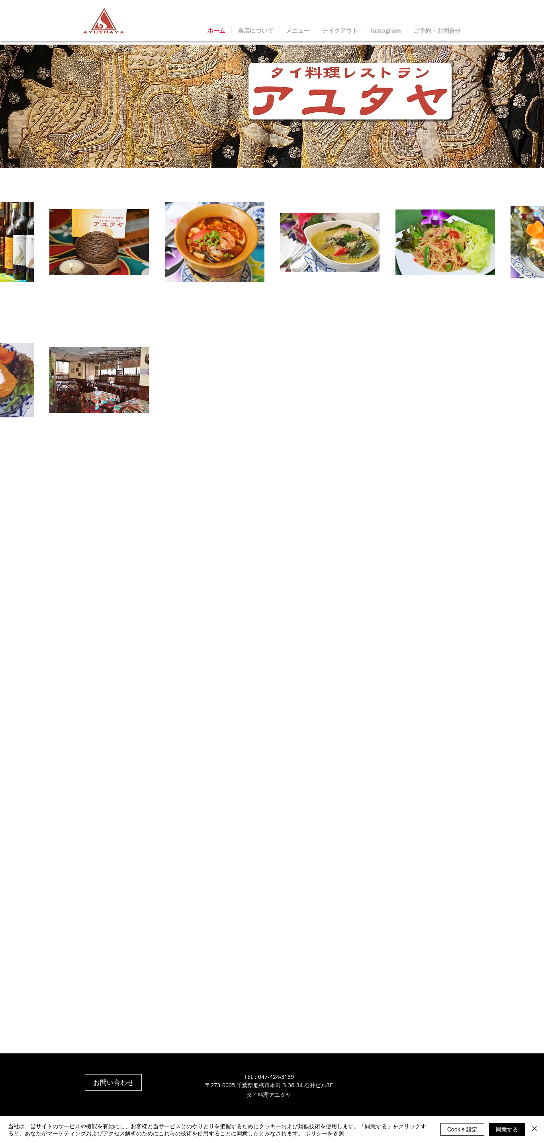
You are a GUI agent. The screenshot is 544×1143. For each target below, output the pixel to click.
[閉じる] (534, 1129)
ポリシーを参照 (324, 1133)
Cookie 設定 (462, 1129)
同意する (507, 1129)
